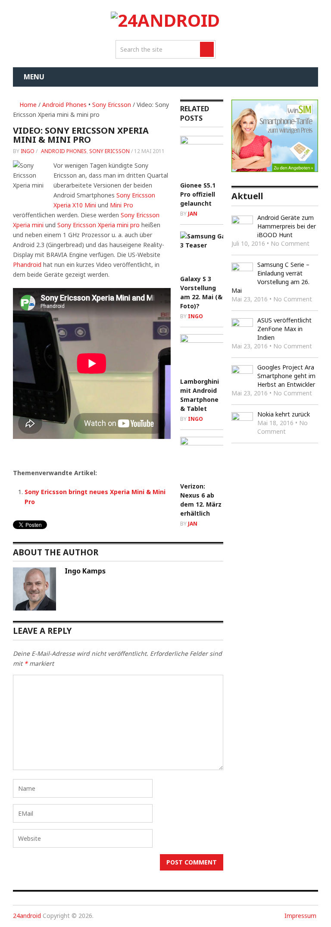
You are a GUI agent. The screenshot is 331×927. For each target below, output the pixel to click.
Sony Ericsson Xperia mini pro (98, 225)
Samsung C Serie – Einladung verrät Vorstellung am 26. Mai (270, 277)
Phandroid (27, 264)
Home (27, 104)
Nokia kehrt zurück (283, 414)
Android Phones (64, 104)
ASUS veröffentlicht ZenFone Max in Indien (284, 328)
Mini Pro (121, 205)
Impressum (300, 915)
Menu (34, 76)
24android (27, 915)
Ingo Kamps (85, 571)
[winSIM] (274, 170)
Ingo (27, 151)
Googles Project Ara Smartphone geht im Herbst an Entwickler (286, 375)
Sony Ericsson (111, 104)
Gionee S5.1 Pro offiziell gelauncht (197, 194)
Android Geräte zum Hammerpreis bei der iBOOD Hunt (286, 226)
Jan (192, 213)
